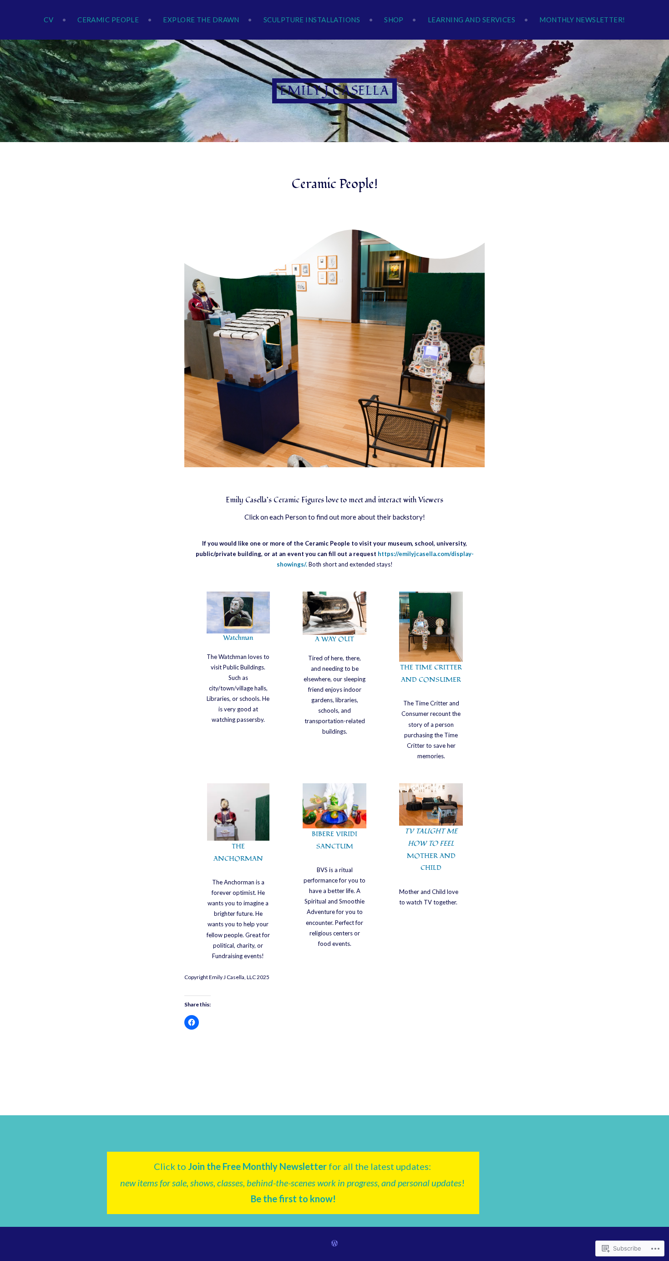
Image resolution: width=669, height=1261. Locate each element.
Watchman (238, 638)
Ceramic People (108, 19)
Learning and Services (471, 19)
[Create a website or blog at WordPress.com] (334, 1243)
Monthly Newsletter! (582, 19)
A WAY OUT (334, 639)
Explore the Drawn (201, 19)
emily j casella (334, 91)
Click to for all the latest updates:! (293, 1182)
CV (48, 19)
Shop (394, 19)
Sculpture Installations (312, 19)
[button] (431, 627)
